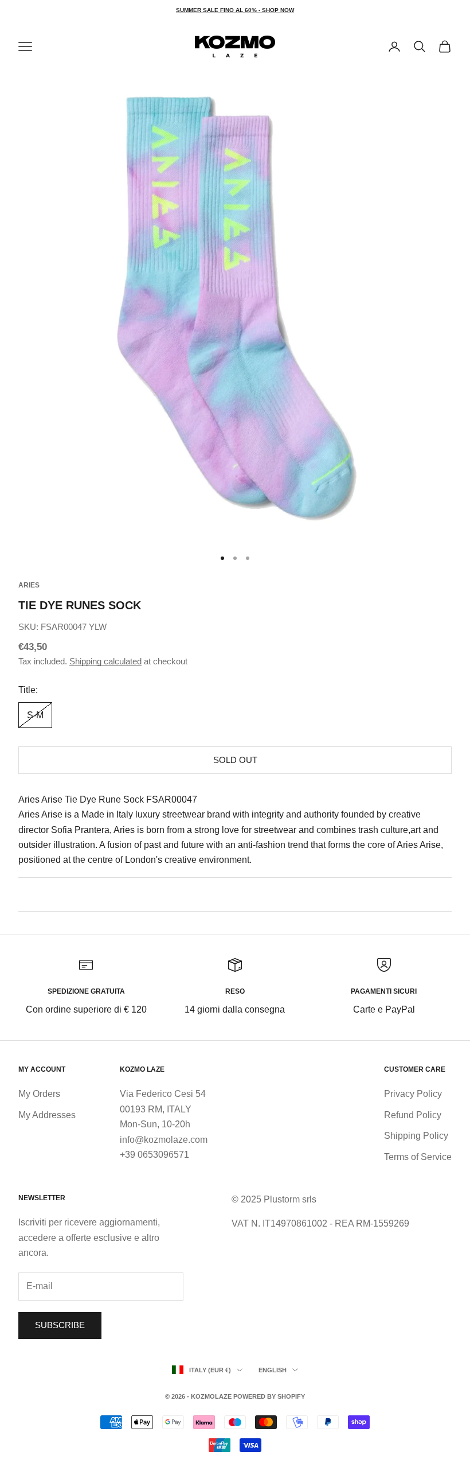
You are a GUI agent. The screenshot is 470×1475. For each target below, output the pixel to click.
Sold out (235, 760)
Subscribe (60, 1325)
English (272, 1370)
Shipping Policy (416, 1136)
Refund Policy (412, 1115)
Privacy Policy (413, 1094)
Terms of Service (418, 1157)
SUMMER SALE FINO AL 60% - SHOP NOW (235, 10)
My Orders (39, 1094)
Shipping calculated (105, 661)
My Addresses (47, 1115)
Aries (29, 585)
